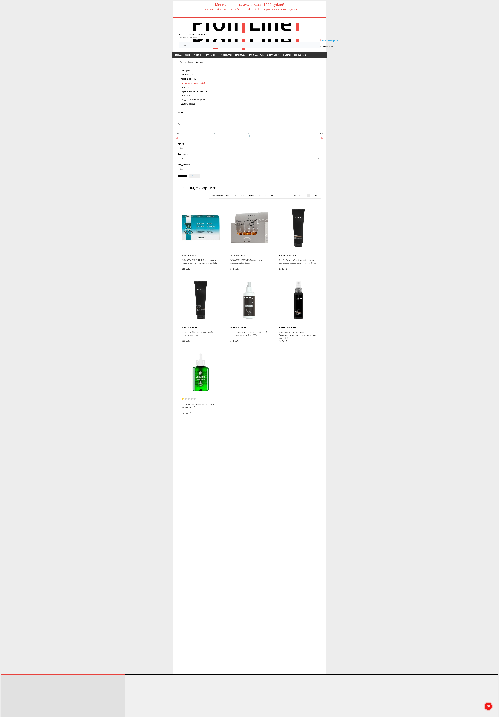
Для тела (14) (187, 74)
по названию (229, 195)
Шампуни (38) (188, 103)
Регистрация (333, 40)
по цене (240, 195)
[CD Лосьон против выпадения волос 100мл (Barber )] (201, 372)
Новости (7, 704)
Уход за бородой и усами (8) (195, 99)
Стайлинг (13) (187, 95)
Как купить (8, 693)
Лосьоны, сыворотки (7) (193, 83)
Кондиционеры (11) (191, 78)
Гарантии (7, 711)
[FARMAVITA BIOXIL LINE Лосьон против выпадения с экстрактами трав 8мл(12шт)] (201, 228)
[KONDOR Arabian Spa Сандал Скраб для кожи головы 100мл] (201, 300)
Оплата (6, 700)
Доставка (193, 37)
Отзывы (6, 686)
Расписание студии (11, 682)
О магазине (8, 707)
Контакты (184, 37)
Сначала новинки (254, 195)
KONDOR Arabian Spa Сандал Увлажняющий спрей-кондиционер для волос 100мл (297, 335)
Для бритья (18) (188, 70)
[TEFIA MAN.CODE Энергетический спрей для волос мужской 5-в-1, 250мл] (249, 300)
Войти (324, 40)
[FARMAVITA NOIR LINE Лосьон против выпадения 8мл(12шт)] (249, 228)
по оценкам (269, 195)
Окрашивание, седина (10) (194, 91)
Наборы (185, 87)
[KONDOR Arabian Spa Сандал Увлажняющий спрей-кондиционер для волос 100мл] (298, 300)
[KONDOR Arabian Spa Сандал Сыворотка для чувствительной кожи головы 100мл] (298, 228)
